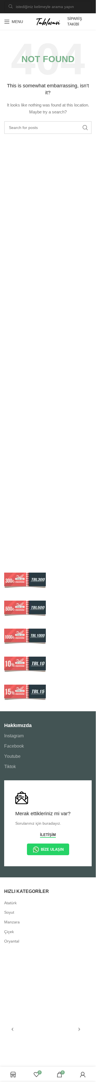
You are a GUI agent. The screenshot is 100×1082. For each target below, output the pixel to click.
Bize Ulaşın (52, 849)
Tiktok (10, 766)
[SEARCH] (85, 127)
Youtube (12, 756)
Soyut (9, 912)
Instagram (14, 735)
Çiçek (9, 931)
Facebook (14, 746)
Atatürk (10, 903)
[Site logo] (48, 21)
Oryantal (11, 941)
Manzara (12, 922)
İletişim (48, 835)
